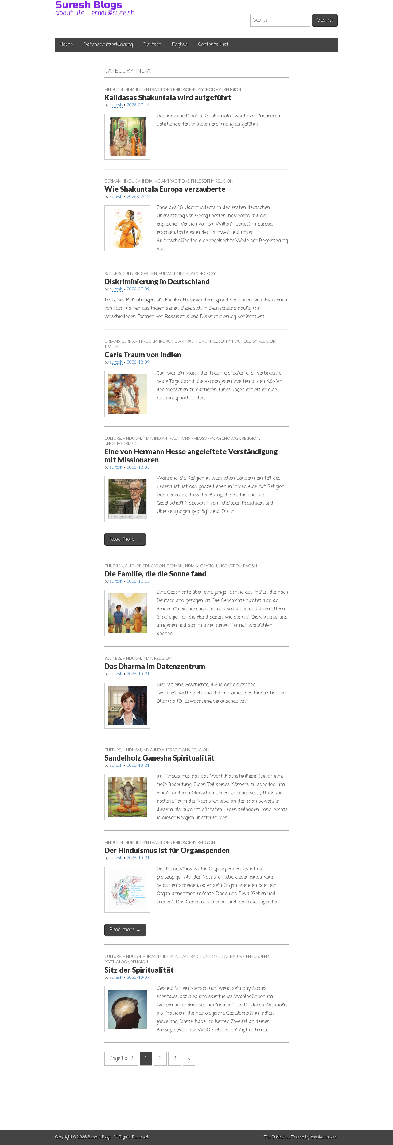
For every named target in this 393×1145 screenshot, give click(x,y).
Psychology (209, 89)
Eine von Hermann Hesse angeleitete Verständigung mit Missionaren (191, 455)
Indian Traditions (154, 89)
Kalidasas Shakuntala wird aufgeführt (168, 97)
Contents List (213, 45)
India (129, 89)
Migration (206, 565)
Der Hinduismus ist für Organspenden (167, 850)
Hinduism (113, 89)
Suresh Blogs (99, 1137)
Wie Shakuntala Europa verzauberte (164, 188)
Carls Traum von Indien (142, 354)
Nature (237, 956)
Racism (250, 565)
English (180, 45)
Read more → (125, 539)
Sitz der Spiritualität (139, 969)
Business (112, 273)
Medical (220, 956)
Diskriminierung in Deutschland (157, 281)
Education (154, 565)
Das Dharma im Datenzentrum (154, 666)
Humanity (167, 273)
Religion (232, 89)
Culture (131, 273)
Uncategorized (120, 443)
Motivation (230, 565)
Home (66, 45)
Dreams (112, 341)
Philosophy (184, 89)
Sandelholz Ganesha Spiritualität (159, 757)
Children (113, 565)
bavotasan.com (324, 1137)
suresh (116, 104)
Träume (112, 346)
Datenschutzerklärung (108, 45)
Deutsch (152, 45)
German (112, 181)
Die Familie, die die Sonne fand (155, 573)
